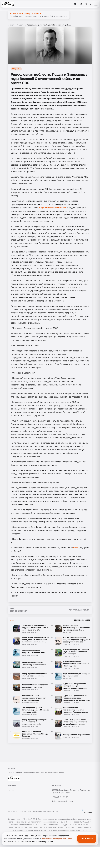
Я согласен (87, 838)
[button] (96, 4)
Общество (20, 25)
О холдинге (12, 811)
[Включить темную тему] (81, 4)
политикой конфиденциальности (57, 838)
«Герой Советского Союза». (52, 207)
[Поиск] (75, 4)
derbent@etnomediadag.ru (62, 801)
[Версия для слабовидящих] (86, 4)
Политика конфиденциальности (45, 811)
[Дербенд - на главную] (12, 4)
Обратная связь (25, 811)
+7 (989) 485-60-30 (60, 797)
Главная (11, 25)
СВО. (75, 547)
